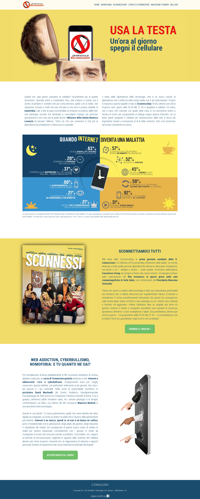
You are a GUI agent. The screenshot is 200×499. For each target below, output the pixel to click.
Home (96, 4)
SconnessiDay (120, 4)
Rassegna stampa (160, 4)
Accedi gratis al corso (60, 455)
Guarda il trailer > (140, 328)
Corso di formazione (138, 4)
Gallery (174, 4)
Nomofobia (106, 4)
